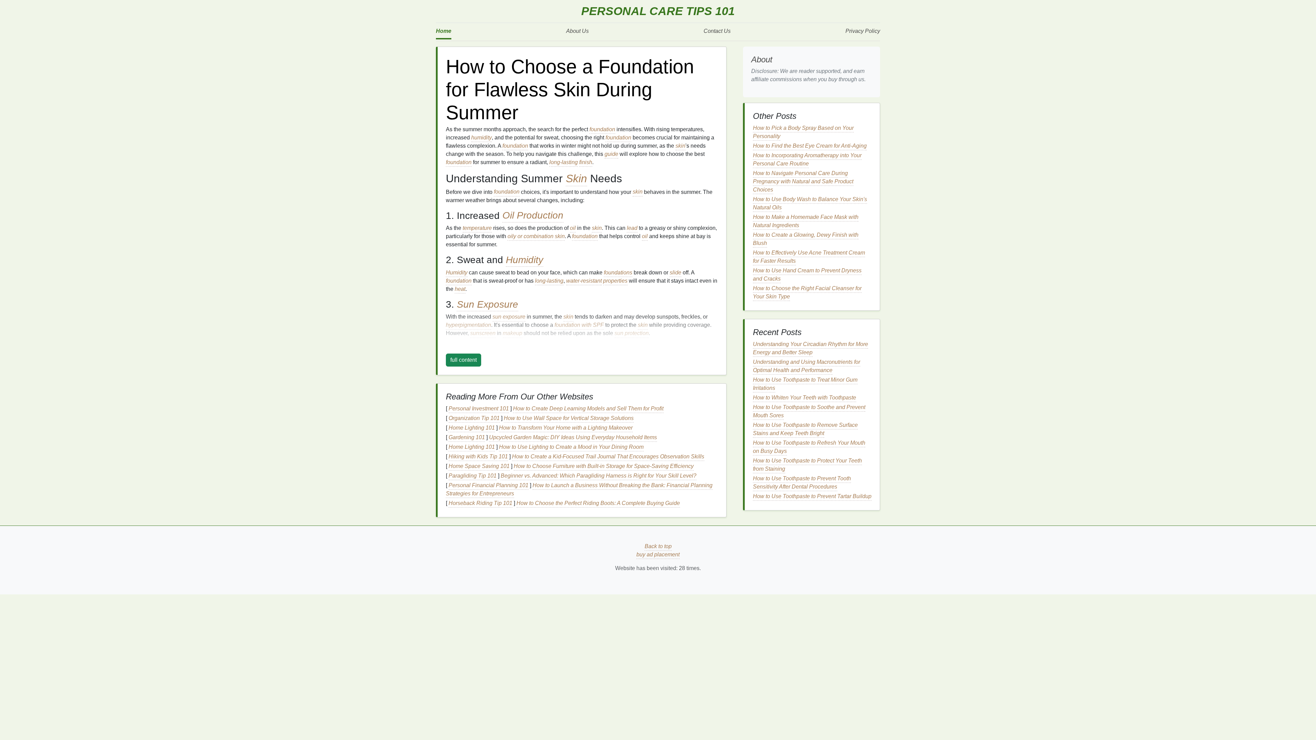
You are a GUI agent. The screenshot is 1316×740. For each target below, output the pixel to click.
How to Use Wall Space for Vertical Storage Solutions (569, 418)
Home (443, 31)
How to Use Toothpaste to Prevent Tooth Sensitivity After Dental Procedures (802, 483)
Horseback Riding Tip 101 (480, 503)
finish (585, 162)
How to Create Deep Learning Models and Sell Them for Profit (588, 408)
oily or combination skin (536, 236)
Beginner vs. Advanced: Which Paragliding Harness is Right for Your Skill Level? (598, 476)
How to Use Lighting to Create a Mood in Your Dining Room (571, 447)
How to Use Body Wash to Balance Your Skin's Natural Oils (810, 203)
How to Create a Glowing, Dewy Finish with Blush (805, 239)
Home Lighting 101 (472, 428)
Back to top (658, 546)
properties (615, 281)
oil (573, 228)
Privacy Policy (862, 31)
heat (460, 289)
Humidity (524, 260)
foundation (602, 129)
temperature (477, 228)
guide (611, 154)
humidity (481, 137)
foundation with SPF (579, 325)
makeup (512, 333)
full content (463, 360)
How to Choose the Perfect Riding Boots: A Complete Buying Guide (598, 503)
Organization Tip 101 (474, 418)
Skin (576, 178)
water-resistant (584, 281)
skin (680, 146)
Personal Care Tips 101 (658, 11)
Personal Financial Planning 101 (488, 485)
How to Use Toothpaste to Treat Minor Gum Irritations (805, 384)
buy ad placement (658, 554)
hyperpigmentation (468, 325)
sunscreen (483, 333)
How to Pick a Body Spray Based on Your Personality (803, 132)
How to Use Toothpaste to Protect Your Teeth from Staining (807, 465)
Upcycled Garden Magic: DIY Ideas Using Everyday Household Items (573, 437)
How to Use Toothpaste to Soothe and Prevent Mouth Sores (809, 411)
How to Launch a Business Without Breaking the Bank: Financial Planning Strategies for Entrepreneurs (579, 489)
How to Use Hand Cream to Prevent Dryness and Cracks (807, 275)
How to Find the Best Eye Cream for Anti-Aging (810, 146)
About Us (577, 31)
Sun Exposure (487, 304)
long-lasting (563, 162)
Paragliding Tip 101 (473, 476)
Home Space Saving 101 (479, 466)
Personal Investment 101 (479, 408)
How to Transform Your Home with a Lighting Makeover (566, 428)
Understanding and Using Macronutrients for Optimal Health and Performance (806, 366)
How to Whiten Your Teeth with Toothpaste (804, 397)
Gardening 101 (467, 437)
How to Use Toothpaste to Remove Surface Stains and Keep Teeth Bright (805, 429)
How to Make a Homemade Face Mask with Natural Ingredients (805, 221)
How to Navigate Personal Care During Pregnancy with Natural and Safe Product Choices (803, 181)
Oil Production (532, 215)
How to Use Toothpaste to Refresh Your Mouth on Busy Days (809, 447)
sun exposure (508, 317)
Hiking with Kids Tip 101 (478, 456)
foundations (618, 272)
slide (675, 272)
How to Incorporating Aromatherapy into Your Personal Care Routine (807, 159)
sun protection (631, 333)
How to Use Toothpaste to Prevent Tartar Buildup (812, 496)
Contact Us (717, 31)
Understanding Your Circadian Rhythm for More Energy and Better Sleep (810, 348)
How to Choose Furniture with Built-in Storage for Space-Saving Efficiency (604, 466)
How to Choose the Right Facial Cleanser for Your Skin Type (807, 292)
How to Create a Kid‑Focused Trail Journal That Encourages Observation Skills (608, 456)
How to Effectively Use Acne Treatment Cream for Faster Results (809, 257)
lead (632, 228)
